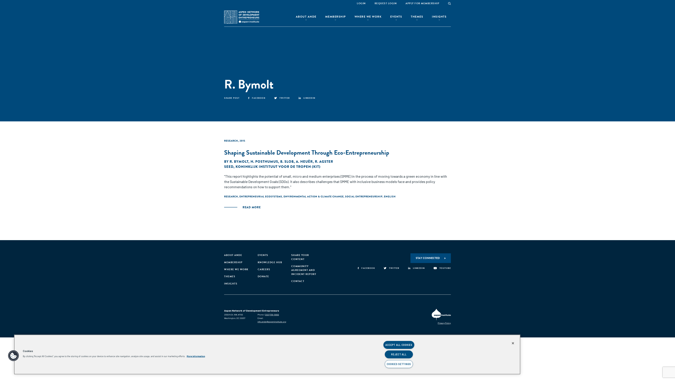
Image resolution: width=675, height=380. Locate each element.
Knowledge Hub (270, 262)
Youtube (445, 268)
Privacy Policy (444, 323)
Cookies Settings (399, 364)
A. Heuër (304, 161)
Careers (264, 269)
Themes (417, 17)
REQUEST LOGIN (386, 3)
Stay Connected (428, 258)
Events (396, 17)
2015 (242, 140)
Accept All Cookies (398, 344)
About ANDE (306, 17)
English (390, 196)
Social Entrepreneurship (363, 196)
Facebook (258, 98)
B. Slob (287, 161)
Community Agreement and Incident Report (303, 270)
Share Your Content (300, 257)
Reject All (398, 354)
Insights (439, 17)
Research (231, 140)
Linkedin (309, 98)
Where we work (236, 269)
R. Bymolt (239, 161)
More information (196, 356)
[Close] (513, 343)
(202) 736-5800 (272, 314)
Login (361, 3)
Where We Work (368, 17)
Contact (297, 281)
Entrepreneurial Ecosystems (260, 196)
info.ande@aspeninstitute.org (272, 321)
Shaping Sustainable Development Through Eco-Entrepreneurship (306, 152)
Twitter (284, 98)
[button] (13, 355)
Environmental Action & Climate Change (314, 196)
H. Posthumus (264, 161)
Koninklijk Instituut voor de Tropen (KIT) (278, 166)
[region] (267, 354)
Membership (335, 17)
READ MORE (252, 207)
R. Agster (324, 161)
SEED (228, 166)
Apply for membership (422, 3)
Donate (263, 276)
